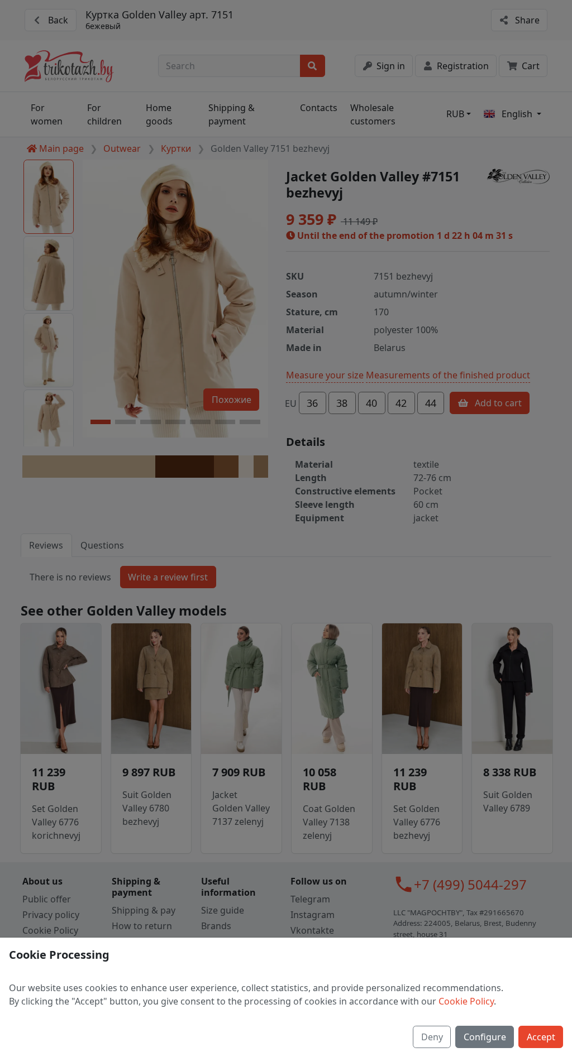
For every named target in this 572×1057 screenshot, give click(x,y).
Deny (432, 1037)
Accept (541, 1037)
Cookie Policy (466, 1001)
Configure (485, 1037)
